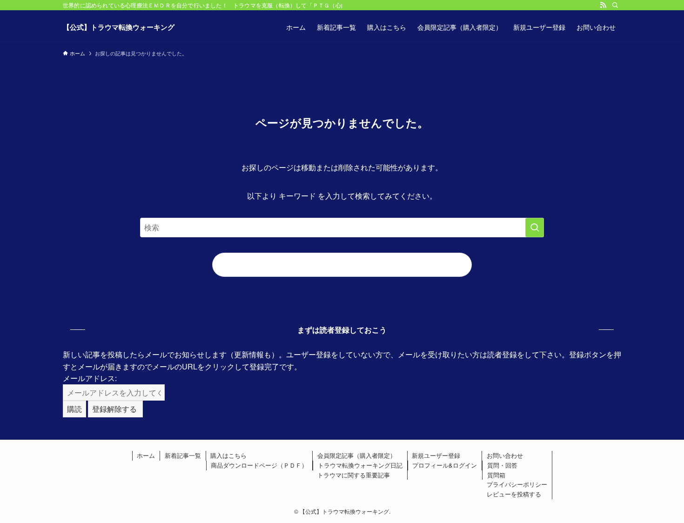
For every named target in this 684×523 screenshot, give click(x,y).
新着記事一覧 (183, 455)
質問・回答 (502, 465)
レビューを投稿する (514, 493)
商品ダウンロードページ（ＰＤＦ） (259, 465)
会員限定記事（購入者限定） (356, 455)
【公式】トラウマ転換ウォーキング (118, 27)
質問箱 (496, 474)
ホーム (146, 455)
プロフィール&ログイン (444, 465)
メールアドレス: (90, 378)
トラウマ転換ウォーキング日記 (360, 465)
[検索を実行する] (534, 227)
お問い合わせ (505, 455)
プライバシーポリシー (517, 484)
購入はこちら (228, 455)
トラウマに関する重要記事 (353, 474)
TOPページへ (342, 264)
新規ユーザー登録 (436, 455)
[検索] (615, 5)
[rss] (603, 5)
